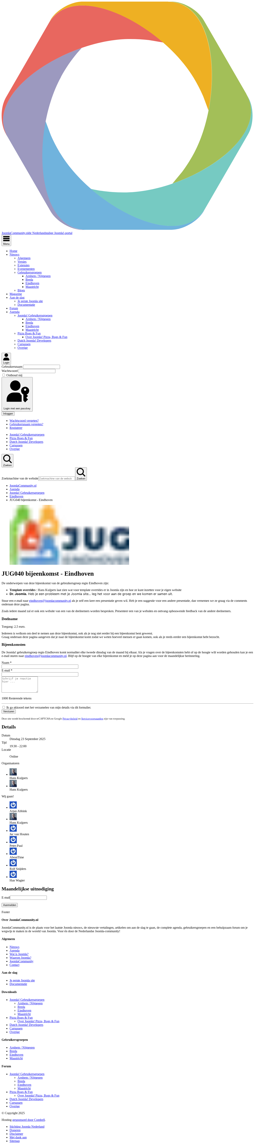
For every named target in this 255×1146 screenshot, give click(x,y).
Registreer (16, 427)
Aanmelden (9, 905)
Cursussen (24, 344)
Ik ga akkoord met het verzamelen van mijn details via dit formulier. (48, 707)
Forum (14, 308)
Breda (29, 279)
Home (13, 251)
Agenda (15, 312)
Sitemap (15, 1141)
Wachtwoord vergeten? (24, 420)
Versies (22, 261)
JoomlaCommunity (21, 961)
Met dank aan (18, 1137)
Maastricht (32, 286)
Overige (23, 347)
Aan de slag (17, 297)
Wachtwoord (10, 371)
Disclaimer (16, 1133)
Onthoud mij (14, 375)
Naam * (7, 662)
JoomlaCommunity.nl (23, 485)
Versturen (8, 711)
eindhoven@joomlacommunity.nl (50, 600)
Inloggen (8, 413)
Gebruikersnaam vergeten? (26, 424)
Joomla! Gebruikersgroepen (35, 315)
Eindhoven (32, 283)
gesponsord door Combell (28, 1119)
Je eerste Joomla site (30, 301)
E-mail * (7, 670)
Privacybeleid (70, 718)
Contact (14, 965)
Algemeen (24, 258)
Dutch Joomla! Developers (34, 340)
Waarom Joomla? (20, 957)
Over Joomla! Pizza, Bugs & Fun (46, 337)
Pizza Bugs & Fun (29, 333)
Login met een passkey (17, 408)
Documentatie (26, 304)
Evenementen (26, 269)
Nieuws (14, 254)
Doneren (15, 1130)
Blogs (21, 290)
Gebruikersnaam (12, 366)
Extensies (23, 265)
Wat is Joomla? (19, 954)
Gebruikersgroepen (30, 272)
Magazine (16, 294)
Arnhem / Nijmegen (38, 276)
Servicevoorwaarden (92, 718)
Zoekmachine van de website (20, 478)
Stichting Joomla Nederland (27, 1126)
